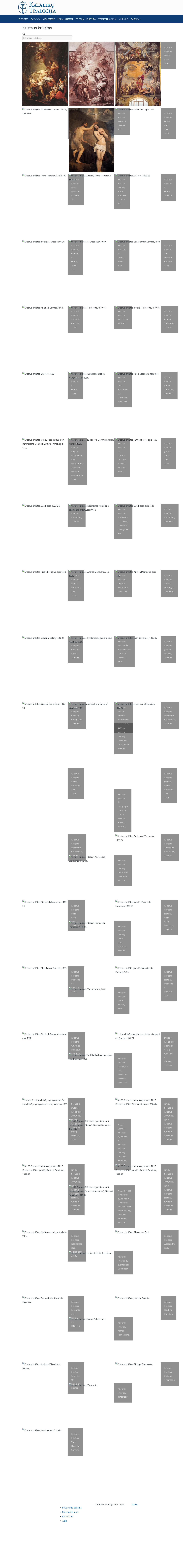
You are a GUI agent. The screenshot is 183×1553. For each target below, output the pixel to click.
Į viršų (135, 1504)
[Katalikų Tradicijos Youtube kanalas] (30, 1504)
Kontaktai (67, 1516)
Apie (64, 1520)
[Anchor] (54, 28)
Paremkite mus (70, 1511)
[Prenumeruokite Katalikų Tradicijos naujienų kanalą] (22, 1504)
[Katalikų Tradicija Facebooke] (26, 1504)
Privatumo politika (72, 1507)
